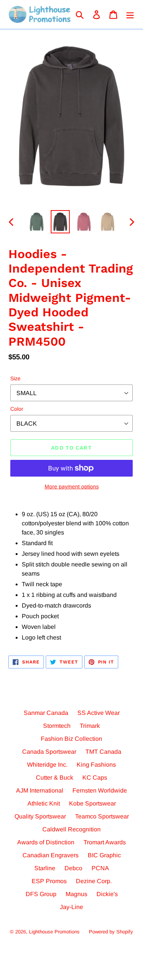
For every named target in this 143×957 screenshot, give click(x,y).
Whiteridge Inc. (47, 764)
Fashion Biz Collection (71, 738)
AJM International (39, 790)
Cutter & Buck (54, 777)
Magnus (76, 894)
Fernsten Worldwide (99, 790)
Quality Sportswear (40, 816)
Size (15, 378)
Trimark (90, 726)
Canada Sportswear (49, 751)
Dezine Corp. (94, 881)
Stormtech (57, 726)
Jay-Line (71, 907)
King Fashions (96, 764)
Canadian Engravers (50, 855)
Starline (44, 868)
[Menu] (130, 14)
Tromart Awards (105, 842)
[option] (36, 221)
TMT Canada (103, 751)
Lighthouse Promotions (54, 932)
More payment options (72, 486)
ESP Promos (49, 881)
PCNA (100, 868)
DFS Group (41, 894)
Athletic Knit (43, 803)
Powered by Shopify (111, 932)
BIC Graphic (104, 855)
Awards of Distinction (45, 842)
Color (16, 409)
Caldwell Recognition (71, 829)
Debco (73, 868)
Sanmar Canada (46, 713)
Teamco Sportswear (102, 816)
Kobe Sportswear (92, 803)
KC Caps (94, 777)
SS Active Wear (98, 713)
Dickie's (107, 894)
